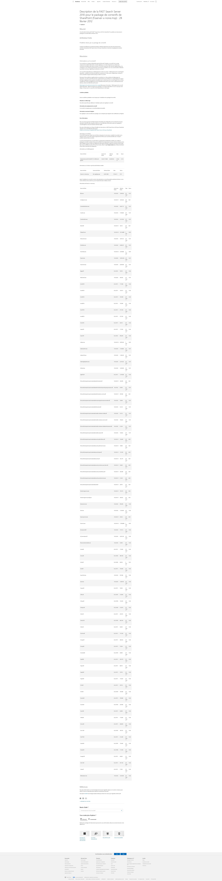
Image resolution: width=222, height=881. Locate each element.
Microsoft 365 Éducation (99, 865)
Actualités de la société (146, 861)
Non (123, 854)
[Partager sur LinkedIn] (82, 798)
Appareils (98, 1)
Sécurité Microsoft (106, 837)
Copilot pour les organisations (69, 865)
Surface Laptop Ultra (68, 863)
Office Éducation (98, 867)
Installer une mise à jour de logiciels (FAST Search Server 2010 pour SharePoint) (96, 130)
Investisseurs (144, 865)
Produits (93, 1)
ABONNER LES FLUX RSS (85, 801)
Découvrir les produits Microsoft (69, 871)
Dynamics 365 (113, 865)
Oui (117, 854)
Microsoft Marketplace (130, 868)
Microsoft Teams (113, 871)
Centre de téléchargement (84, 861)
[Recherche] (121, 810)
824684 (86, 793)
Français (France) (68, 877)
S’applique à (83, 24)
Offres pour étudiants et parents (100, 871)
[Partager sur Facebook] (80, 798)
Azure (112, 863)
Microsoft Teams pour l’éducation (101, 863)
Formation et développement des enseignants (102, 869)
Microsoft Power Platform (130, 870)
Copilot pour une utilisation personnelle (70, 867)
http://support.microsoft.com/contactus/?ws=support (90, 85)
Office (89, 1)
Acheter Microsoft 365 (123, 1)
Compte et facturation (106, 1)
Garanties (82, 871)
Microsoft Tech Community (131, 866)
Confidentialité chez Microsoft (147, 863)
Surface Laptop (67, 861)
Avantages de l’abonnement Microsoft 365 (82, 839)
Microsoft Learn (129, 861)
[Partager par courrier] (85, 798)
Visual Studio (129, 873)
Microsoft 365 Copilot (114, 869)
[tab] (83, 819)
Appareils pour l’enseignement (100, 861)
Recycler (82, 869)
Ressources (114, 1)
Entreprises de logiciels (130, 872)
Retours (82, 865)
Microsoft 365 (83, 1)
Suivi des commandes (84, 867)
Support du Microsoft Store (84, 863)
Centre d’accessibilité (118, 837)
